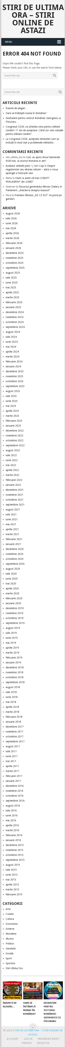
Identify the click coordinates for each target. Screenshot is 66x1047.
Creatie (10, 913)
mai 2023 (11, 405)
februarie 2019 (14, 657)
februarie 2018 (14, 716)
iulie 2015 (11, 869)
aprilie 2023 (12, 410)
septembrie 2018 (15, 682)
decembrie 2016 (15, 785)
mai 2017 (11, 761)
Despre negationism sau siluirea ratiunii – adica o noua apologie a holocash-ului (32, 169)
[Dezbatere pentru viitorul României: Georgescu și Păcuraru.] (53, 990)
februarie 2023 (14, 420)
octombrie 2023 (14, 381)
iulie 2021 (11, 514)
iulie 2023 (11, 396)
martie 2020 (12, 593)
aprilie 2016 (12, 825)
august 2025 (13, 272)
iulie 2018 (11, 692)
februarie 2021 (14, 539)
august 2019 (13, 627)
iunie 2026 (12, 223)
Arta (8, 909)
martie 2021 (12, 534)
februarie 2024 (14, 361)
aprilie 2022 (12, 470)
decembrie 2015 (15, 845)
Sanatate (11, 948)
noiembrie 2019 (14, 613)
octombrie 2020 (14, 558)
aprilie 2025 (12, 292)
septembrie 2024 (15, 326)
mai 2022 (11, 465)
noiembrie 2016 (14, 790)
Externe (10, 928)
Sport (9, 958)
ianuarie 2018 (13, 721)
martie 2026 (12, 238)
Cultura (10, 918)
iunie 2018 (12, 697)
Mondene (11, 933)
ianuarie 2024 (13, 366)
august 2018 (13, 687)
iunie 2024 (12, 341)
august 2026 (13, 213)
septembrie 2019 (15, 623)
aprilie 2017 (12, 766)
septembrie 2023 (15, 386)
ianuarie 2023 (13, 425)
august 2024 (13, 331)
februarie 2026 (14, 243)
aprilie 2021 (12, 529)
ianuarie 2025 (13, 307)
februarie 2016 (14, 835)
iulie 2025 (11, 277)
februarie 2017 (14, 776)
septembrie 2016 (15, 800)
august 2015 (13, 864)
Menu (8, 41)
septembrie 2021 (15, 504)
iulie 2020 (11, 573)
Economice (12, 923)
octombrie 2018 (14, 677)
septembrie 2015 (15, 859)
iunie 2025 (12, 282)
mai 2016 (11, 820)
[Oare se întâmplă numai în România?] (32, 990)
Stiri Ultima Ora (14, 968)
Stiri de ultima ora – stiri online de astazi (33, 19)
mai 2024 (11, 346)
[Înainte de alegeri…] (12, 990)
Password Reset (49, 1038)
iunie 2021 (12, 519)
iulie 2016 (11, 810)
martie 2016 (12, 830)
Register (43, 1043)
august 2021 (13, 509)
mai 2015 (11, 879)
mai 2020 (11, 583)
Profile (27, 1043)
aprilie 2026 (12, 233)
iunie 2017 (12, 756)
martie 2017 (12, 771)
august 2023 (13, 391)
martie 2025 (12, 297)
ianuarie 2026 (13, 248)
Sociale (9, 953)
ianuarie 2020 (13, 603)
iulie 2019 (11, 632)
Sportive (10, 963)
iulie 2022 (11, 455)
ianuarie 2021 (13, 544)
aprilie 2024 (12, 351)
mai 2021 (11, 524)
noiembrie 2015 (14, 850)
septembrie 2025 (15, 267)
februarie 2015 (14, 894)
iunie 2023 (12, 401)
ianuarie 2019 (13, 662)
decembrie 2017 (15, 726)
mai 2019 (11, 642)
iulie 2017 (11, 751)
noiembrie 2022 (14, 435)
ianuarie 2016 (13, 840)
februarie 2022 (14, 479)
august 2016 (13, 805)
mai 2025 (11, 287)
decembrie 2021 (15, 489)
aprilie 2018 (12, 706)
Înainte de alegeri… (17, 108)
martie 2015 (12, 889)
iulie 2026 (11, 218)
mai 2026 (11, 228)
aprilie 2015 (12, 884)
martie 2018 (12, 711)
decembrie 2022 (15, 430)
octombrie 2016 (14, 795)
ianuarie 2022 (13, 484)
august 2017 (13, 746)
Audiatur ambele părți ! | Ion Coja (25, 165)
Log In (28, 1038)
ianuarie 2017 (13, 780)
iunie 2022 (12, 460)
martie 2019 (12, 652)
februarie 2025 (14, 302)
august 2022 (13, 450)
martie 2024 (12, 356)
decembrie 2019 (15, 608)
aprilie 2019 (12, 647)
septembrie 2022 (15, 445)
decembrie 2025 (15, 252)
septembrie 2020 (15, 563)
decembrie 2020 (15, 549)
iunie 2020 (12, 578)
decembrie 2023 (15, 371)
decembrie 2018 (15, 667)
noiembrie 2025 (14, 257)
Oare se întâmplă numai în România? (26, 113)
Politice (10, 943)
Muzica (10, 938)
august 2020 (13, 568)
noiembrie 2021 (14, 494)
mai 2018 (11, 701)
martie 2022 (12, 475)
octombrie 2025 (14, 262)
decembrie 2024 (15, 312)
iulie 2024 (11, 336)
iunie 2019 (12, 637)
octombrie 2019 (14, 618)
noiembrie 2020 (14, 553)
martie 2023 (12, 415)
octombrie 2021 (14, 499)
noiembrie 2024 (14, 317)
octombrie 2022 (14, 440)
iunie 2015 (12, 874)
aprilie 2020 (12, 588)
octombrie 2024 (14, 322)
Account (13, 1038)
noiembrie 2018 (14, 672)
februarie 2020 (14, 598)
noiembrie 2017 (14, 731)
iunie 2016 (12, 815)
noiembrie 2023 (14, 376)
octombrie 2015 (14, 854)
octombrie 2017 (14, 736)
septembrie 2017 (15, 741)
